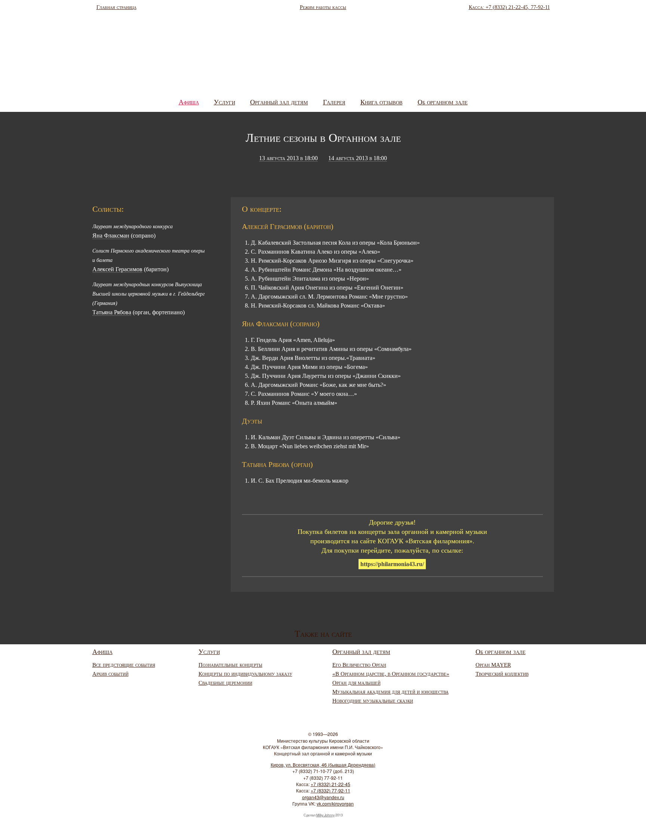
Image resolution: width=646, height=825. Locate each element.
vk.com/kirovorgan (335, 803)
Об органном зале (443, 102)
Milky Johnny (325, 815)
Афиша (189, 102)
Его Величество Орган (359, 665)
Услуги (224, 102)
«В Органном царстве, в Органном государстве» (390, 674)
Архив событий (110, 674)
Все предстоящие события (123, 665)
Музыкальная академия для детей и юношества (390, 692)
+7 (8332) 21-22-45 (330, 784)
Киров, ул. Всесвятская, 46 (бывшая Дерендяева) (323, 764)
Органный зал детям (279, 102)
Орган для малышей (356, 683)
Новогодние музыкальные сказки (372, 701)
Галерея (334, 102)
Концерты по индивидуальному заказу (245, 674)
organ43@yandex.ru (323, 797)
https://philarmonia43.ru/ (392, 564)
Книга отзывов (381, 102)
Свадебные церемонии (225, 683)
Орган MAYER (493, 665)
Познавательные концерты (230, 665)
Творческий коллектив (502, 674)
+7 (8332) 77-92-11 (330, 790)
